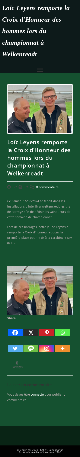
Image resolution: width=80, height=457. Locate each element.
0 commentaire (47, 187)
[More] (62, 344)
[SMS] (30, 344)
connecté (37, 394)
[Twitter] (15, 344)
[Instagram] (46, 344)
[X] (30, 328)
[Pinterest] (46, 328)
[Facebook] (15, 328)
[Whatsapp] (62, 328)
